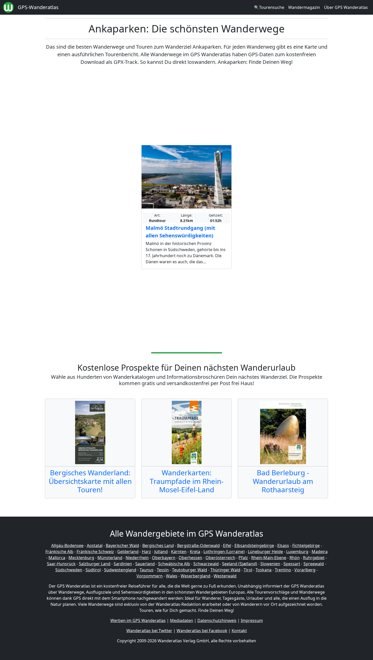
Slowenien (270, 564)
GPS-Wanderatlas (38, 7)
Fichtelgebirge (306, 545)
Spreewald (313, 564)
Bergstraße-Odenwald (198, 545)
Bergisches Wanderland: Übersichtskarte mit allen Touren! (90, 481)
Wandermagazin (304, 7)
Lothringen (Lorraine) (224, 551)
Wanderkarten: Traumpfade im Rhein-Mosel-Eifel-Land (187, 481)
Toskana (264, 570)
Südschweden (68, 570)
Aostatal (95, 545)
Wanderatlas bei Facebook (202, 630)
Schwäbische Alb (174, 564)
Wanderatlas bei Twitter (149, 630)
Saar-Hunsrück (61, 564)
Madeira (320, 551)
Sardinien (123, 564)
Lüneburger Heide (265, 551)
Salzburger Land (94, 564)
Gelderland (128, 551)
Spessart (291, 564)
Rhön (295, 557)
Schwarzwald (206, 564)
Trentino (283, 570)
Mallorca (56, 557)
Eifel (227, 545)
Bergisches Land (158, 545)
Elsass (283, 545)
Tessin (163, 570)
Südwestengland (120, 570)
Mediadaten (181, 620)
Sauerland (145, 564)
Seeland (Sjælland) (239, 564)
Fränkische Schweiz (95, 551)
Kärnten (179, 551)
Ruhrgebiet (314, 557)
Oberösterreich (220, 557)
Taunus (147, 570)
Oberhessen (190, 557)
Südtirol (93, 570)
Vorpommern (150, 576)
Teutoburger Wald (189, 570)
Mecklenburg (81, 557)
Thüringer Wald (225, 570)
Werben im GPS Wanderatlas (138, 620)
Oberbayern (163, 557)
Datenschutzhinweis (216, 620)
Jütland (161, 551)
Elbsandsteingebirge (254, 545)
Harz (146, 551)
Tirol (248, 570)
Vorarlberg (304, 570)
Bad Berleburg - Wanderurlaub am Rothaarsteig (283, 481)
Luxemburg (297, 551)
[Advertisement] (186, 105)
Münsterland (109, 557)
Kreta (195, 551)
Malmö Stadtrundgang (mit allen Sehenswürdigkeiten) (180, 231)
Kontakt (239, 630)
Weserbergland (195, 576)
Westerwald (225, 576)
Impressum (252, 620)
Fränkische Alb (59, 551)
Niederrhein (137, 557)
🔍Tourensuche (269, 7)
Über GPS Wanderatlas (346, 7)
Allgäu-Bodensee (67, 545)
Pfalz (243, 557)
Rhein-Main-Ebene (268, 557)
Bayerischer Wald (122, 545)
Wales (171, 576)
